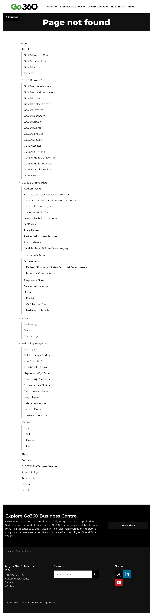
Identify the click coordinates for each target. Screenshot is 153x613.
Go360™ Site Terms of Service (39, 466)
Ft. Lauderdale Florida (37, 385)
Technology (31, 324)
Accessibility (28, 478)
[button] (95, 574)
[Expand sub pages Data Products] (106, 6)
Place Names (31, 230)
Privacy (43, 602)
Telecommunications (36, 286)
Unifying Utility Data (37, 310)
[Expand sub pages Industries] (124, 6)
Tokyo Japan (31, 397)
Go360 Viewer (32, 175)
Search (26, 490)
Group (30, 440)
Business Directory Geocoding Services (46, 194)
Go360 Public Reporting (38, 163)
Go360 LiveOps (33, 139)
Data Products (96, 6)
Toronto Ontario (33, 409)
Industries (117, 6)
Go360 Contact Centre (37, 104)
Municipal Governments (40, 273)
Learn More (128, 525)
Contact (13, 17)
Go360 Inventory (34, 127)
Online (30, 446)
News (131, 6)
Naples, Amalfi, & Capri (37, 373)
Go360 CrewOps (33, 110)
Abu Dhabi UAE (33, 361)
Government (31, 261)
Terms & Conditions (29, 602)
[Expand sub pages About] (56, 6)
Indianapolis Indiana (35, 403)
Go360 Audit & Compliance (39, 92)
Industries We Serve (33, 255)
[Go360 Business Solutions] (24, 6)
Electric (30, 298)
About (51, 6)
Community (31, 336)
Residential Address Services (40, 236)
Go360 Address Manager (38, 86)
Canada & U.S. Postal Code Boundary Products (51, 200)
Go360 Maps (31, 224)
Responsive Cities (34, 280)
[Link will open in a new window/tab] (119, 574)
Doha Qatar (31, 349)
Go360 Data (31, 67)
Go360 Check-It (33, 98)
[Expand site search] (24, 17)
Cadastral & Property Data (39, 206)
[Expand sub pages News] (136, 6)
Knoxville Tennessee (36, 415)
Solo (28, 434)
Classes (26, 422)
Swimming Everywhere (35, 343)
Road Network (32, 242)
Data (26, 330)
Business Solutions (71, 6)
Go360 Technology (35, 61)
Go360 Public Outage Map (40, 157)
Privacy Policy (30, 472)
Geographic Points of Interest (41, 218)
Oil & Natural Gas (36, 304)
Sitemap (26, 484)
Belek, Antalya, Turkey (37, 355)
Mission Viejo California (37, 379)
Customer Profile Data (37, 212)
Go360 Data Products (34, 182)
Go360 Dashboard (34, 116)
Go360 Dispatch (33, 122)
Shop (25, 454)
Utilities (28, 292)
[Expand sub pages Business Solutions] (83, 6)
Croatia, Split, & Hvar (35, 367)
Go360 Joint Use (33, 133)
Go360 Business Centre (37, 55)
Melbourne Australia (36, 391)
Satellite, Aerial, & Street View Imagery (46, 248)
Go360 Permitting (34, 151)
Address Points (32, 188)
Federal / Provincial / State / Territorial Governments (56, 267)
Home (23, 43)
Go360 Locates (32, 145)
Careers (28, 73)
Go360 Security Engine (37, 169)
